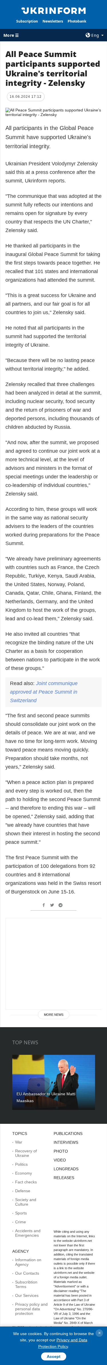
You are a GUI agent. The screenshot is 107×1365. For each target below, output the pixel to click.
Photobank (77, 21)
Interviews (66, 1142)
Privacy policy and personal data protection (31, 1309)
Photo (61, 1151)
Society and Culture (25, 1201)
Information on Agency (28, 1262)
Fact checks (26, 1182)
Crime (20, 1222)
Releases (64, 1177)
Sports (21, 1213)
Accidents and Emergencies (28, 1233)
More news (53, 1014)
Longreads (66, 1169)
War (18, 1142)
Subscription (27, 21)
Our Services (27, 1295)
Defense (22, 1191)
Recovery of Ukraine (26, 1153)
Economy (23, 1173)
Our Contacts (27, 1273)
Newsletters (53, 21)
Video (60, 1160)
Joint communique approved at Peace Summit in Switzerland (44, 692)
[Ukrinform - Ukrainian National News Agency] (53, 10)
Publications (68, 1133)
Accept (53, 1356)
